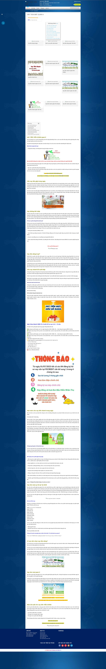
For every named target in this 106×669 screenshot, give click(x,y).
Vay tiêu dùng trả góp (33, 43)
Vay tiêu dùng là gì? (49, 29)
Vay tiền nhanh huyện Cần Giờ (52, 63)
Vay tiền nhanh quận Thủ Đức (69, 103)
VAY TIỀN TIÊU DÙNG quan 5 (51, 25)
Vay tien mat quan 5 (49, 37)
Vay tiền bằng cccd (43, 635)
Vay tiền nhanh (42, 633)
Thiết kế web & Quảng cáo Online (53, 650)
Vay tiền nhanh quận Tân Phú (34, 109)
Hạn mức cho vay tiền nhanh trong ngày (53, 32)
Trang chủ (28, 8)
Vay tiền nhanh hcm (32, 77)
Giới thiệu (33, 8)
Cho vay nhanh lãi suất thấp (51, 31)
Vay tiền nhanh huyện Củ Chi (34, 83)
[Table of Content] (38, 123)
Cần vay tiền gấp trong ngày (51, 26)
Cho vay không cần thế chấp (45, 638)
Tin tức (37, 8)
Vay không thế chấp (49, 28)
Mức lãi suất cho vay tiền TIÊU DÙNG (53, 38)
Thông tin (42, 8)
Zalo (71, 645)
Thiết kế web (34, 535)
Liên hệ (47, 8)
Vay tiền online (42, 632)
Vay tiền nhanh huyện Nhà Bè (52, 83)
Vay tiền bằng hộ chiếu (44, 636)
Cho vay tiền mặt (43, 637)
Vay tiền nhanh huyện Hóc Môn (70, 90)
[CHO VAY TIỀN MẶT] (31, 2)
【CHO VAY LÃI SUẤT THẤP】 (48, 597)
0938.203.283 (31, 635)
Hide (57, 23)
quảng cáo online (41, 535)
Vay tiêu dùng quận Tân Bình (69, 43)
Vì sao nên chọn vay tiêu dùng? (51, 35)
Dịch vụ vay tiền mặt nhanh (51, 43)
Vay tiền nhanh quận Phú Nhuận (52, 103)
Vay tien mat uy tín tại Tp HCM (51, 34)
